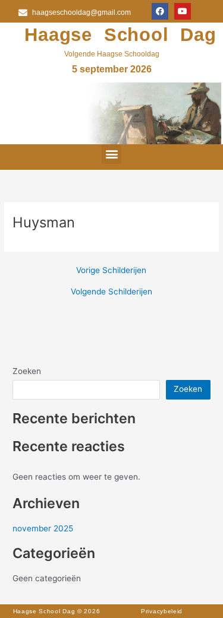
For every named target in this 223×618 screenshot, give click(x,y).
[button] (111, 154)
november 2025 (42, 528)
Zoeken (26, 371)
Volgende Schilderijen (111, 292)
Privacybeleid (162, 611)
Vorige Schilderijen (111, 271)
